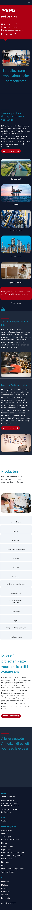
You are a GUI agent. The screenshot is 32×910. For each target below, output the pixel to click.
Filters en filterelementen (16, 549)
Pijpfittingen (16, 612)
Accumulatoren (16, 522)
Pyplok (16, 621)
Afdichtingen (16, 540)
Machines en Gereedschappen (16, 584)
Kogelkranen (16, 577)
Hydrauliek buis (16, 568)
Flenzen (16, 559)
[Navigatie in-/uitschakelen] (29, 2)
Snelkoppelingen (16, 637)
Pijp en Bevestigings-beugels (16, 601)
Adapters (16, 531)
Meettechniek (16, 593)
